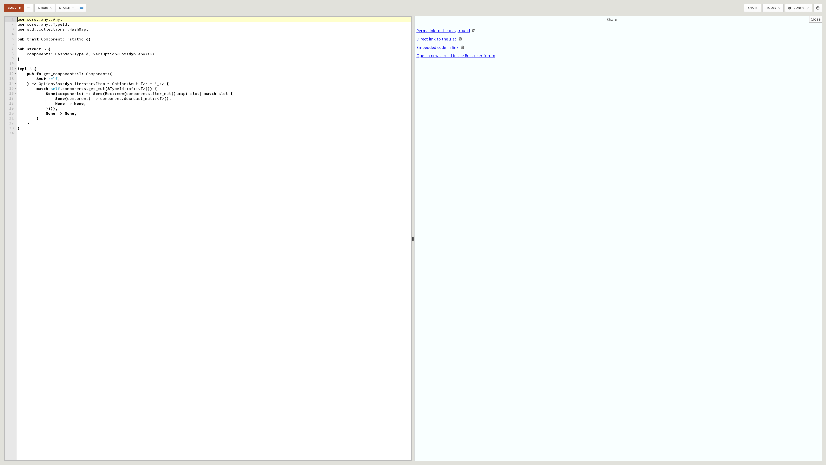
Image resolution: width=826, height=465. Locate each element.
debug (43, 8)
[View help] (818, 8)
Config (799, 8)
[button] (15, 48)
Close (816, 19)
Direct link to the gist (436, 39)
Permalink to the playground (443, 30)
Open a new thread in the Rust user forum (455, 55)
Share (752, 8)
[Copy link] (474, 30)
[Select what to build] (28, 8)
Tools (771, 8)
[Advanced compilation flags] (81, 8)
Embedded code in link (437, 47)
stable (64, 8)
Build (12, 8)
